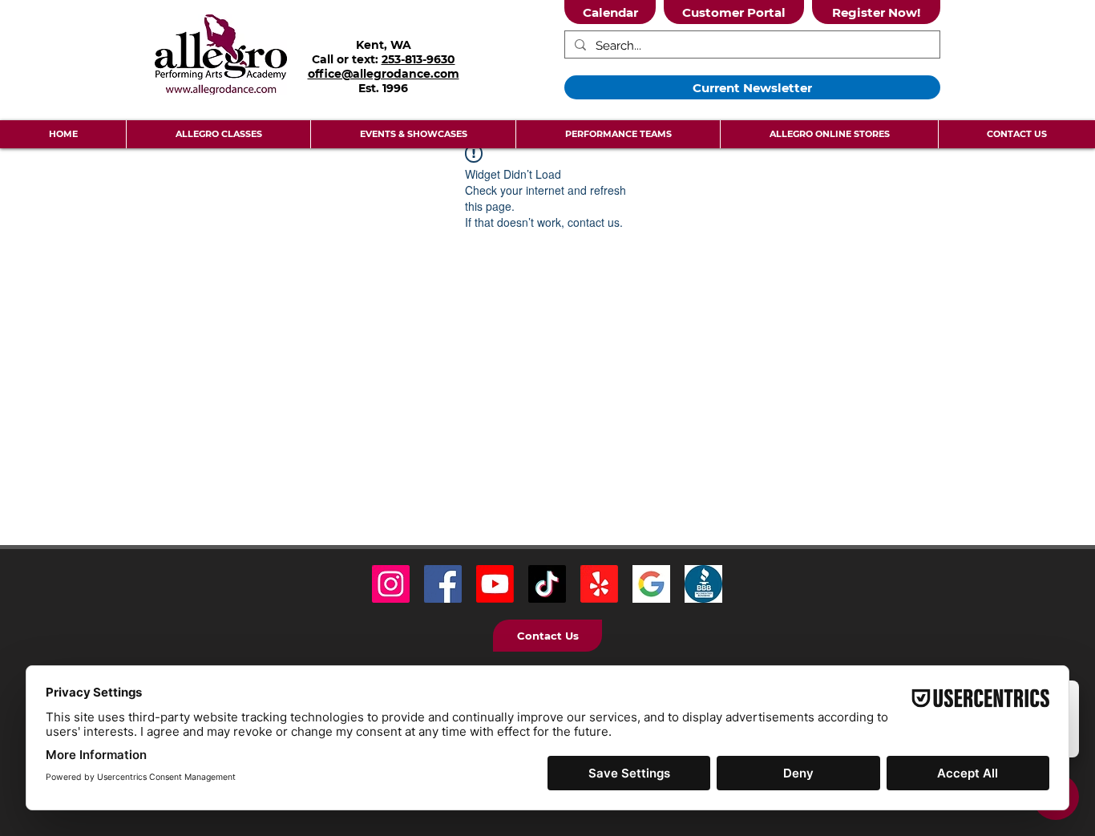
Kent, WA (383, 45)
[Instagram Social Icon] (391, 584)
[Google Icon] (651, 584)
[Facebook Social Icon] (443, 584)
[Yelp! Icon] (599, 584)
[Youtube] (495, 584)
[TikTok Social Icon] (547, 584)
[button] (218, 134)
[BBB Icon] (703, 584)
